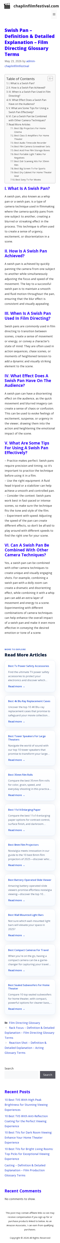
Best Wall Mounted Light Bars (26, 915)
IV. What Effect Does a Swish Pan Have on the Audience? (27, 102)
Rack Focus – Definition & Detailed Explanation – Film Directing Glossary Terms (29, 1033)
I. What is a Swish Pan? (22, 83)
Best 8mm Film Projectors (23, 844)
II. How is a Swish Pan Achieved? (27, 87)
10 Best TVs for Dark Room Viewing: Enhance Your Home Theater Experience (28, 1137)
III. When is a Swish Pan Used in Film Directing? (29, 93)
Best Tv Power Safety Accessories (28, 666)
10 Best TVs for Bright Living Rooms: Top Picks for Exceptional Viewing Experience (29, 1154)
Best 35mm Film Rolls (20, 774)
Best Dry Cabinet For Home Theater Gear (33, 174)
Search (9, 1068)
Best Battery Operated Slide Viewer (29, 880)
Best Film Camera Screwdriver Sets (32, 146)
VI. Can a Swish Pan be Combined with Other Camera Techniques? (28, 118)
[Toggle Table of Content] (48, 78)
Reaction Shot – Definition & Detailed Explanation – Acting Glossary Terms (25, 1048)
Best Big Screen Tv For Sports (29, 168)
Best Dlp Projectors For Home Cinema (30, 130)
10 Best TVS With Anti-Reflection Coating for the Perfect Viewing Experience (26, 1121)
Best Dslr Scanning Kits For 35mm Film (31, 163)
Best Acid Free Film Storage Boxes (32, 150)
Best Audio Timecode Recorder (30, 142)
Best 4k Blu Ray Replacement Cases (29, 701)
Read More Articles (19, 124)
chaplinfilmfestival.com (36, 5)
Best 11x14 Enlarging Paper (24, 809)
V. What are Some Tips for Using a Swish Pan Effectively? (28, 110)
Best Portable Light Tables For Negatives (30, 156)
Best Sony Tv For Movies (28, 179)
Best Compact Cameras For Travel (28, 950)
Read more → (16, 686)
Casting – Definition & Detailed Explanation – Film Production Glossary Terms (25, 1170)
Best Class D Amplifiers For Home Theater (31, 137)
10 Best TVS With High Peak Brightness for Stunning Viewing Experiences (26, 1105)
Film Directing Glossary (24, 1023)
